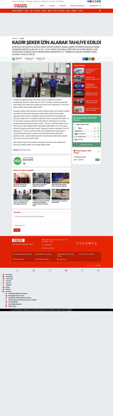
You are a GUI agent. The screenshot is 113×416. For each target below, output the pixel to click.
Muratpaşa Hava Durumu (44, 254)
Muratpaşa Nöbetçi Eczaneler (24, 254)
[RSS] (95, 243)
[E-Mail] (24, 163)
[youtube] (66, 270)
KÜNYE (42, 6)
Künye (8, 287)
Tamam (69, 310)
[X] (80, 243)
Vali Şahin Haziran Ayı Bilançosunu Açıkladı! (20, 185)
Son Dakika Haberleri (43, 259)
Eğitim (50, 10)
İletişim (8, 289)
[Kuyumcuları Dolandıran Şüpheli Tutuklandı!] (41, 178)
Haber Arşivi (62, 259)
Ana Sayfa (9, 274)
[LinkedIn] (86, 243)
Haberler (15, 38)
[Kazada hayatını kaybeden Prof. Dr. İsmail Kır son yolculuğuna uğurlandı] (22, 194)
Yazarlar (8, 281)
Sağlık (68, 10)
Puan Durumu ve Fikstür (87, 254)
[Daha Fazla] (93, 59)
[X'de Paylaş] (86, 59)
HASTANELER (93, 6)
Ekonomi (37, 10)
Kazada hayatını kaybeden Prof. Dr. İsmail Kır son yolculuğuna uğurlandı (21, 202)
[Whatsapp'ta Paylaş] (89, 59)
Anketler (8, 285)
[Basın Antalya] (20, 5)
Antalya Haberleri (17, 10)
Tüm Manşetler (19, 259)
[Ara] (100, 6)
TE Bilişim (98, 265)
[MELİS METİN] (17, 161)
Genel (26, 10)
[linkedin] (98, 270)
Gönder (17, 230)
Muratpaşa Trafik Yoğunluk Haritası (65, 255)
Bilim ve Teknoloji (59, 10)
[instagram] (49, 270)
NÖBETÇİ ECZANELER (77, 6)
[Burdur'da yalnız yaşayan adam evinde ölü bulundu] (60, 178)
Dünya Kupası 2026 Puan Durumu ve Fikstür (22, 300)
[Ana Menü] (100, 11)
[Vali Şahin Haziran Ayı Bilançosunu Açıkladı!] (22, 178)
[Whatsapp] (92, 243)
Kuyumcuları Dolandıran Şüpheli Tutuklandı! (40, 185)
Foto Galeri (9, 279)
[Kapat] (112, 310)
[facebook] (17, 270)
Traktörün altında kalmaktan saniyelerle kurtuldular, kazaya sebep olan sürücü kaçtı (41, 203)
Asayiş (22, 38)
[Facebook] (77, 243)
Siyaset (44, 10)
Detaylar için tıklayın (86, 144)
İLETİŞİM (52, 6)
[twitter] (33, 270)
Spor (31, 10)
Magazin (74, 10)
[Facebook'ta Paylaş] (84, 59)
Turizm (81, 10)
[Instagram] (83, 243)
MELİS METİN (28, 160)
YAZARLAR (62, 6)
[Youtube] (89, 243)
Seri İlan (8, 283)
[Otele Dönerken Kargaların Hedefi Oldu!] (60, 194)
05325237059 (48, 245)
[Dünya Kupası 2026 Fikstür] (99, 152)
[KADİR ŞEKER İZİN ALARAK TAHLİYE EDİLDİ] (41, 80)
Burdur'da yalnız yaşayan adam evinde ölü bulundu (59, 185)
